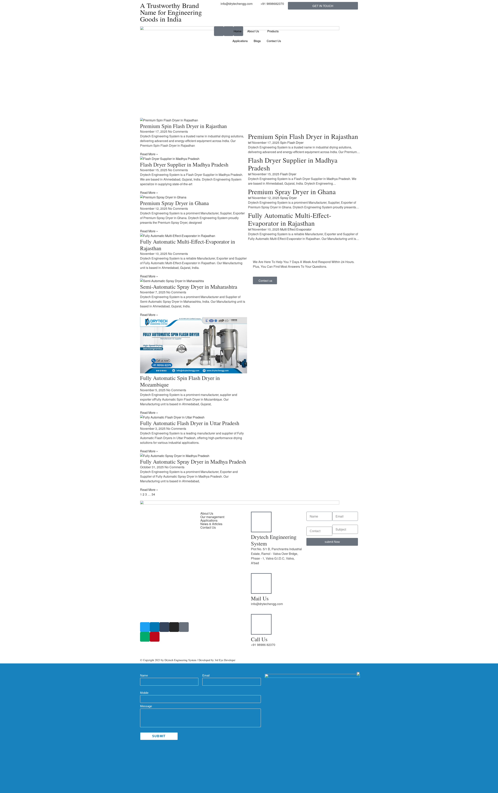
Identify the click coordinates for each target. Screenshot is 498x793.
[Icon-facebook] (184, 627)
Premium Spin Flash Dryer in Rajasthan (183, 126)
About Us (253, 31)
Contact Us (274, 41)
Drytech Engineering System (273, 540)
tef (249, 142)
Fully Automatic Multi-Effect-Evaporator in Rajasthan (187, 245)
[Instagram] (174, 627)
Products (273, 31)
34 (153, 494)
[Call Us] (261, 624)
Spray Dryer (288, 198)
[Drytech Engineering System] (261, 522)
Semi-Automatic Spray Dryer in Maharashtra (188, 286)
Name (144, 675)
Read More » (149, 154)
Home (237, 31)
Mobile (144, 692)
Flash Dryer (288, 174)
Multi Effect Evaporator (295, 229)
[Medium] (145, 637)
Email (206, 675)
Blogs (257, 41)
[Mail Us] (261, 583)
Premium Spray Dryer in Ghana (174, 203)
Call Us (259, 639)
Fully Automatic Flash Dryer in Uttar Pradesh (189, 423)
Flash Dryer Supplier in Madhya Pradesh (184, 164)
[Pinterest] (155, 637)
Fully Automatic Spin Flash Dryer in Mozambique (180, 381)
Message (146, 706)
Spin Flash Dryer (291, 142)
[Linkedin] (155, 627)
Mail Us (260, 598)
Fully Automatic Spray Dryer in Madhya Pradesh (193, 461)
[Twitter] (145, 627)
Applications (240, 41)
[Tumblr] (164, 627)
